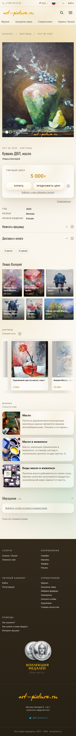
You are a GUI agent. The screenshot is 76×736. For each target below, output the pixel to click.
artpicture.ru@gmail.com (38, 710)
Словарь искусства (50, 607)
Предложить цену (49, 186)
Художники (46, 603)
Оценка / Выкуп (66, 22)
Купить (19, 186)
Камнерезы (46, 595)
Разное (44, 568)
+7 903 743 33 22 (13, 3)
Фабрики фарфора (49, 591)
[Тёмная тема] (63, 3)
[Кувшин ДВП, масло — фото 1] (38, 89)
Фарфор (44, 564)
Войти (71, 3)
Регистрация (8, 587)
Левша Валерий (11, 158)
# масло (8, 251)
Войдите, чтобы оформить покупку (38, 192)
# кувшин (23, 251)
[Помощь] (68, 186)
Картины (26, 34)
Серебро (45, 556)
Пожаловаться (64, 201)
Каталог (7, 34)
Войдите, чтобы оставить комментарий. (26, 508)
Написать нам (8, 560)
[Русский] (55, 3)
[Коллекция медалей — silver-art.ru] (38, 657)
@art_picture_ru (40, 718)
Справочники (45, 22)
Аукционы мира (23, 22)
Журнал (5, 22)
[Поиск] (61, 12)
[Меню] (70, 12)
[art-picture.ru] (18, 13)
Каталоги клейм (48, 599)
